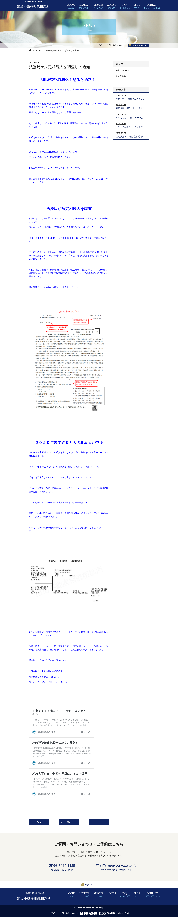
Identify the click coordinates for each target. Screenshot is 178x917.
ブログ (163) (121, 76)
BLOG (137, 6)
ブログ (38, 50)
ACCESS (111, 6)
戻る (69, 822)
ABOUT (71, 6)
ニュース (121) (122, 70)
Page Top (89, 884)
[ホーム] (30, 50)
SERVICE (98, 6)
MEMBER (84, 6)
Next (99, 822)
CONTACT (152, 6)
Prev (39, 822)
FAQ (125, 6)
